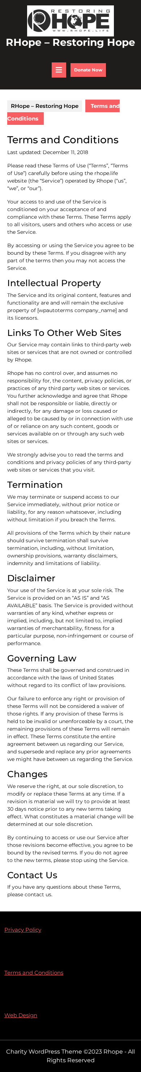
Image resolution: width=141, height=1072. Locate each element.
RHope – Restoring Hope (70, 42)
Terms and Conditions (33, 972)
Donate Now (90, 72)
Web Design (20, 1015)
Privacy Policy (22, 929)
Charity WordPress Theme (44, 1051)
